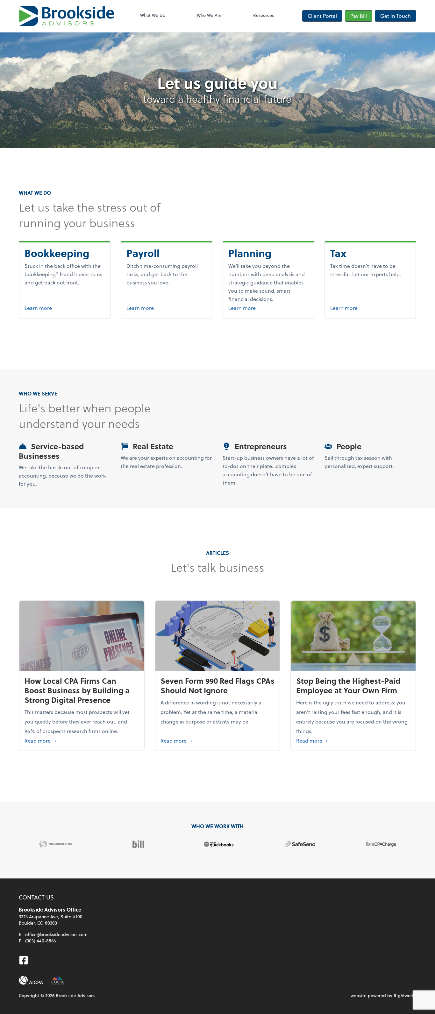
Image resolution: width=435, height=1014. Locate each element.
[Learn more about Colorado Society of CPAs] (57, 980)
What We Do (152, 15)
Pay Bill (358, 15)
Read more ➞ (82, 740)
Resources (263, 15)
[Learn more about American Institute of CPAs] (31, 980)
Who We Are (209, 15)
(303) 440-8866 (40, 940)
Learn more (62, 307)
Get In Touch (395, 15)
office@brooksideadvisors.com (56, 934)
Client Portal (322, 15)
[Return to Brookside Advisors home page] (66, 16)
